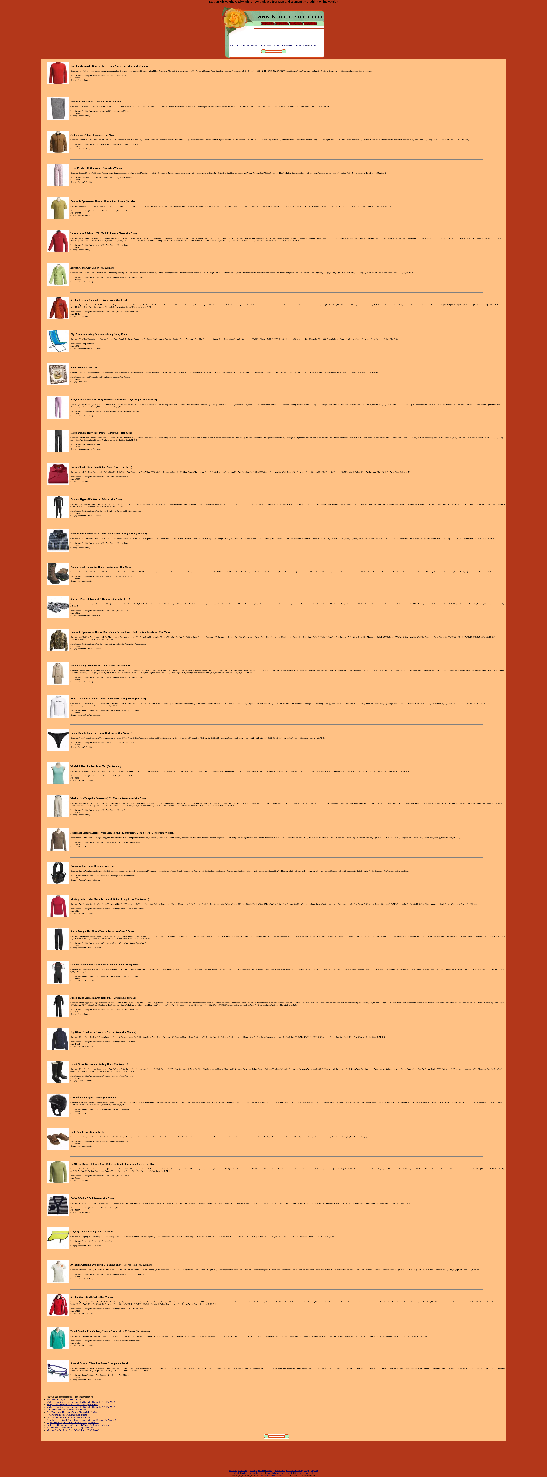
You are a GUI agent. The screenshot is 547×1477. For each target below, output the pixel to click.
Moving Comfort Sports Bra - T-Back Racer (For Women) (73, 1430)
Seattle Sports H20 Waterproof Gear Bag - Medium (70, 1427)
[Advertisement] (273, 1455)
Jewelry (254, 45)
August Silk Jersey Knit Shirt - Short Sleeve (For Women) (73, 1422)
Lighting (313, 45)
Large (262, 1473)
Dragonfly (253, 1473)
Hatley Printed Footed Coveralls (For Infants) (67, 1415)
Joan (268, 1473)
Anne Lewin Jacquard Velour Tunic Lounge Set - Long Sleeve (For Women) (81, 1420)
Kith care (234, 45)
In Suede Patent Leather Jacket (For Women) (67, 1409)
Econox (297, 1473)
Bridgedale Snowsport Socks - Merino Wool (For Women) (73, 1404)
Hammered (308, 1473)
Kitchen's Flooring (294, 1470)
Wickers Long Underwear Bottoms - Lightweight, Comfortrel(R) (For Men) (81, 1402)
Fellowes (276, 1473)
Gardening (244, 45)
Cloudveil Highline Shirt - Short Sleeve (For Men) (69, 1417)
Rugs (305, 45)
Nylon (244, 1473)
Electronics (287, 45)
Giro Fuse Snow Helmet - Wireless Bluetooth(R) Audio (72, 1412)
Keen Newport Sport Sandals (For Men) (65, 1399)
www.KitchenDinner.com (271, 1475)
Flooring (297, 45)
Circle (237, 1473)
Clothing (277, 45)
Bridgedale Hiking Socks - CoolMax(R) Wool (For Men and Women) (78, 1425)
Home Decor (265, 45)
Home (261, 1470)
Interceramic (287, 1473)
